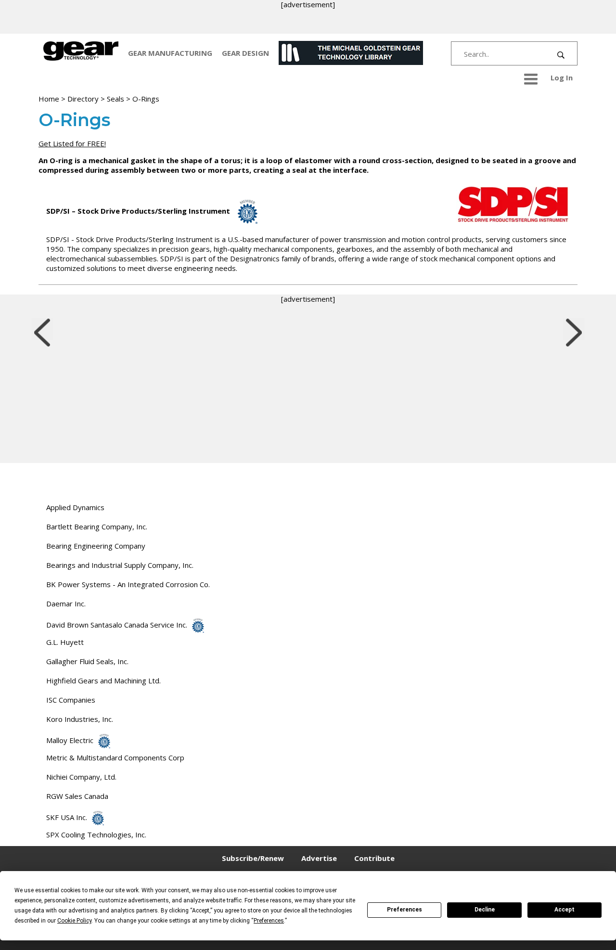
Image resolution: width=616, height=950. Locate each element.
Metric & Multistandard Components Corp (115, 757)
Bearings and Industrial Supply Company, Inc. (119, 565)
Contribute (374, 858)
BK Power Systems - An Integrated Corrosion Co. (128, 584)
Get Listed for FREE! (72, 143)
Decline (485, 909)
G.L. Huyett (65, 642)
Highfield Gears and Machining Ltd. (103, 680)
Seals (115, 98)
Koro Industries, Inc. (79, 719)
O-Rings (145, 98)
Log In (562, 77)
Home (48, 98)
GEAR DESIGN (245, 53)
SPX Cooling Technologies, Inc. (96, 834)
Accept (564, 909)
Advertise (319, 858)
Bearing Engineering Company (95, 546)
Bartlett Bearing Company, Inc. (96, 526)
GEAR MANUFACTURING (170, 53)
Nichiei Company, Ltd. (81, 777)
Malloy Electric (69, 740)
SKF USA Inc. (66, 817)
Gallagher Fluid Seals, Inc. (87, 661)
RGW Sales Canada (77, 796)
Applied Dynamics (75, 507)
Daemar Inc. (66, 603)
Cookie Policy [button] (74, 920)
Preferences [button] (269, 920)
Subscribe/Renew (253, 858)
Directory (83, 98)
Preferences (404, 909)
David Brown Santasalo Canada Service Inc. (116, 624)
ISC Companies (70, 700)
